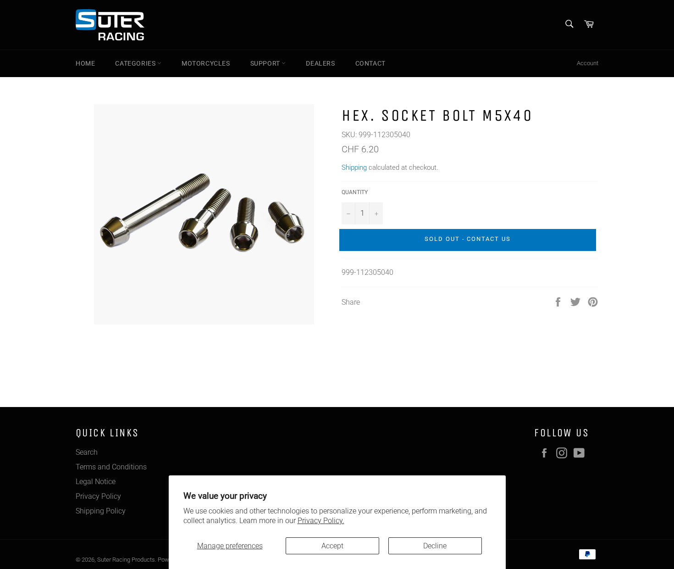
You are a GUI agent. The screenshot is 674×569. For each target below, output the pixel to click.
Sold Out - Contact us (468, 238)
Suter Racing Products (126, 559)
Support (266, 63)
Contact (370, 63)
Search (87, 452)
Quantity (355, 192)
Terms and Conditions (111, 467)
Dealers (320, 63)
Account (587, 63)
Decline (435, 545)
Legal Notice (96, 481)
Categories (136, 63)
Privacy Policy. (321, 520)
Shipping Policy (101, 511)
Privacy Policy (98, 496)
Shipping (354, 167)
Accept (332, 545)
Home (85, 63)
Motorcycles (206, 63)
